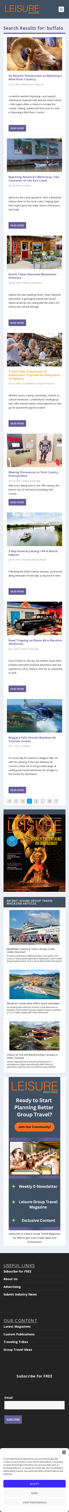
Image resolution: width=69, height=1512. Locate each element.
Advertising (12, 1287)
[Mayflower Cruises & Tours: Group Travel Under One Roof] (34, 927)
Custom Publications (19, 1334)
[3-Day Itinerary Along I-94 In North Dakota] (34, 529)
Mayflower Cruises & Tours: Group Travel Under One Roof (31, 950)
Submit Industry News (20, 1294)
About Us (10, 1279)
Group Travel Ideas (18, 1350)
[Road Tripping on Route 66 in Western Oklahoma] (34, 618)
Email (8, 1398)
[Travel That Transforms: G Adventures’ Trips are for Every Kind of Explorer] (34, 349)
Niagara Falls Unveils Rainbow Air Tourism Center (32, 739)
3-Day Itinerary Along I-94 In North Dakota (33, 553)
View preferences (35, 1502)
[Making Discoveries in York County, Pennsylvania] (34, 450)
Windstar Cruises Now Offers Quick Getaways (33, 1003)
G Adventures (29, 383)
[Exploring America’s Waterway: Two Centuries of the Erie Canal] (34, 155)
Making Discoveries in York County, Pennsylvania (34, 474)
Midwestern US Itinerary (32, 84)
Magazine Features (45, 383)
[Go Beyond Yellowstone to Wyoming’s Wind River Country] (34, 54)
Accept (34, 1483)
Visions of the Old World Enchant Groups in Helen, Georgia (32, 1056)
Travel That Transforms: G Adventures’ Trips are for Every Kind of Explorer (34, 375)
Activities (27, 185)
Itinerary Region (38, 559)
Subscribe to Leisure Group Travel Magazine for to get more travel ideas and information (34, 1237)
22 (49, 801)
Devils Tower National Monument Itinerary (33, 276)
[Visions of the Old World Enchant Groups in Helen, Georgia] (34, 1036)
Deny (34, 1493)
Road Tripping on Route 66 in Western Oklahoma (35, 642)
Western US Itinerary (32, 282)
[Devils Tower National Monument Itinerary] (34, 252)
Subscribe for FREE (17, 1271)
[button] (64, 1452)
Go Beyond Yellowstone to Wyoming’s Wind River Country (35, 77)
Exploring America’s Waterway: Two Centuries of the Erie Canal (34, 178)
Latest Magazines (17, 1326)
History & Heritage (31, 480)
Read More (17, 128)
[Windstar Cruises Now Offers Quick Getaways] (34, 985)
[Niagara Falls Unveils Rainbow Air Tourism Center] (34, 716)
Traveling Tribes (16, 1342)
